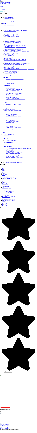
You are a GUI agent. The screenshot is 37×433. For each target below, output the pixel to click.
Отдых (5, 194)
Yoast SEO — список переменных (9, 67)
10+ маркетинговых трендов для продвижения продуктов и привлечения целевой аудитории (18, 44)
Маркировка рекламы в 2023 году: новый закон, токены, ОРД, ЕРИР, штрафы (16, 26)
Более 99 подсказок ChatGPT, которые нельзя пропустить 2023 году (14, 64)
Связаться (1, 6)
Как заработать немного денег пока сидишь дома (11, 71)
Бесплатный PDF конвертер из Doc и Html (10, 130)
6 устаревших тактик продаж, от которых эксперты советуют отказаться (15, 47)
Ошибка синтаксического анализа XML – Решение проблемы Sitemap (13, 202)
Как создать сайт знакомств (10, 96)
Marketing (4, 23)
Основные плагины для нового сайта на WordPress (13, 155)
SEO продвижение (5, 32)
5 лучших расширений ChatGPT (9, 21)
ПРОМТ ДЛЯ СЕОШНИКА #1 (9, 55)
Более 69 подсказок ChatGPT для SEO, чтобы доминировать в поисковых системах (17, 63)
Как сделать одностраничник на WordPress (12, 90)
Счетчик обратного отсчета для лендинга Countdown (14, 144)
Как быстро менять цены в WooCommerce (12, 94)
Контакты (3, 9)
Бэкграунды (6, 112)
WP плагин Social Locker (9, 150)
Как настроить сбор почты (6, 197)
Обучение (6, 77)
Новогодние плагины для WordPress (9, 66)
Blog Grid (3, 169)
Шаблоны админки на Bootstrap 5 (11, 140)
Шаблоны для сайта (6, 136)
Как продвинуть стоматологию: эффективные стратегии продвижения (15, 60)
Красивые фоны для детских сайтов (11, 114)
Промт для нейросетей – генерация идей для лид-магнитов (13, 40)
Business (3, 15)
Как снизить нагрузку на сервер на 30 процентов (13, 104)
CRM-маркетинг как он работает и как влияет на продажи (13, 41)
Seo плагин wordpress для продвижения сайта (13, 82)
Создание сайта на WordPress (10, 100)
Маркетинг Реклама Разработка (5, 3)
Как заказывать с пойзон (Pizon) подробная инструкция (12, 57)
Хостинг (5, 102)
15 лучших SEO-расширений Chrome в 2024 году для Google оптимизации (15, 30)
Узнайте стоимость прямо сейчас (5, 407)
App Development (4, 167)
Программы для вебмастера (7, 129)
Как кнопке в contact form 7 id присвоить (8, 196)
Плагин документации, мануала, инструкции (13, 153)
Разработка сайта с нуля (5, 203)
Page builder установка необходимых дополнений (9, 178)
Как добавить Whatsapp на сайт (10, 87)
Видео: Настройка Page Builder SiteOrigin (12, 156)
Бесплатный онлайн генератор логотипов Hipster (13, 127)
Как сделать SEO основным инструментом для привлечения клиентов (15, 45)
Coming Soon (4, 172)
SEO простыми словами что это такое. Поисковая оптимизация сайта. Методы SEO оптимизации (19, 69)
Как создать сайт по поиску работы (11, 97)
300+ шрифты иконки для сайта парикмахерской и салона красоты (14, 162)
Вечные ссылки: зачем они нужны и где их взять (11, 36)
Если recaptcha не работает (10, 92)
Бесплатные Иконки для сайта (6, 188)
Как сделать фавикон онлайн (10, 120)
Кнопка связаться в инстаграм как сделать (8, 200)
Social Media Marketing (5, 186)
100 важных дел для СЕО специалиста (10, 31)
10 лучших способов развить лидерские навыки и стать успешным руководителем (16, 51)
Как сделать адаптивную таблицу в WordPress (13, 149)
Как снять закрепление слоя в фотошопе (8, 199)
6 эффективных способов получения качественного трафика (13, 49)
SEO (3, 28)
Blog (3, 168)
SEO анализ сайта (5, 181)
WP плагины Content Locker (10, 151)
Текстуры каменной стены (10, 115)
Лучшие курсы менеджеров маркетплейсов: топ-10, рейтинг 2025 (14, 39)
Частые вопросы (4, 205)
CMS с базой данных (9, 192)
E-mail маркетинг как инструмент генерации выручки (12, 42)
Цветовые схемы (6, 195)
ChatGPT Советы (6, 56)
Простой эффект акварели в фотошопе (10, 73)
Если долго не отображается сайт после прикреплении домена (15, 99)
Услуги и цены (4, 204)
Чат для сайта (4, 206)
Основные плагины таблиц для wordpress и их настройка (14, 157)
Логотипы (6, 123)
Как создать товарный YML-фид (9, 18)
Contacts (3, 173)
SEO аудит (3, 182)
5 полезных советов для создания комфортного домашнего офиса (14, 48)
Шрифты (4, 160)
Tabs (3, 187)
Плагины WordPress (8, 146)
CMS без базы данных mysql (10, 191)
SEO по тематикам (5, 184)
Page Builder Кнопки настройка (9, 177)
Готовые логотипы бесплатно (10, 126)
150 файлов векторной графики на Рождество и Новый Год (13, 110)
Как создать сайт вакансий (10, 95)
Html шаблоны (7, 138)
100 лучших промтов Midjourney (9, 46)
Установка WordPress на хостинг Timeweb (12, 98)
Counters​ (3, 175)
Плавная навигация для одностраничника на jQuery (14, 89)
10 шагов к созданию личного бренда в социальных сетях (13, 50)
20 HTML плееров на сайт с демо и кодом (10, 72)
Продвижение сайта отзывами (10, 83)
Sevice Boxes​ (4, 185)
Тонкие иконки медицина (10, 122)
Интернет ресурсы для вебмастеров (7, 189)
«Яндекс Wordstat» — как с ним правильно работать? (12, 61)
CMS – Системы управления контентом (10, 190)
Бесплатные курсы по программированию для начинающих (15, 79)
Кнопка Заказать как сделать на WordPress (10, 74)
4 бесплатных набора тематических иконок (12, 121)
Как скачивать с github (5, 198)
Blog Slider (3, 170)
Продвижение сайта (8, 80)
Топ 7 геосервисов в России (8, 17)
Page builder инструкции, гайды (7, 176)
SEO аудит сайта (4, 183)
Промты (3, 132)
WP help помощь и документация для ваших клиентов (14, 152)
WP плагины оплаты (9, 154)
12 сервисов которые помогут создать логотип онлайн (14, 125)
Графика (4, 106)
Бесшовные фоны (6, 107)
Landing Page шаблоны (8, 142)
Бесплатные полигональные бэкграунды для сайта (13, 116)
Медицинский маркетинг (8, 58)
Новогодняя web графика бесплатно (9, 75)
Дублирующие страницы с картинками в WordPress (14, 93)
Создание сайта (7, 85)
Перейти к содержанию (4, 0)
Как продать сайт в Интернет (8, 70)
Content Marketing (5, 174)
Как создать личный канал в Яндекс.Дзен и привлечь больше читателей (15, 59)
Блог (3, 8)
